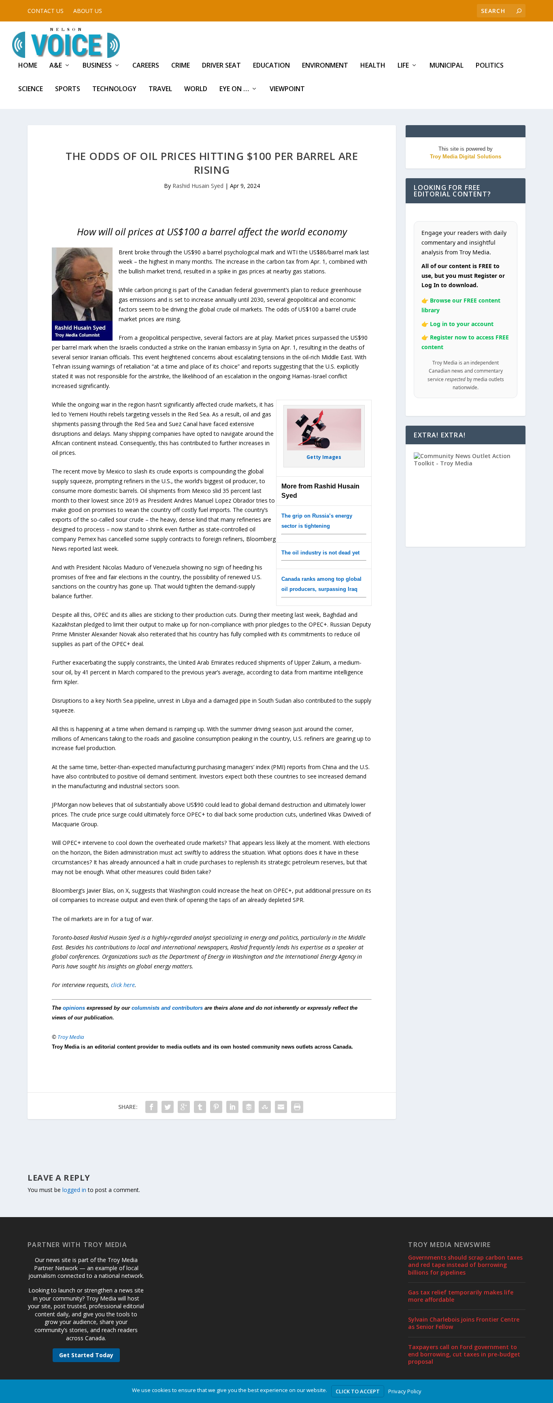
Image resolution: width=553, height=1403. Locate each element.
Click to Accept (358, 1391)
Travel (160, 89)
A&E (55, 66)
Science (30, 89)
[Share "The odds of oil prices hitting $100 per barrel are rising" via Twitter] (168, 1107)
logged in (74, 1190)
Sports (67, 89)
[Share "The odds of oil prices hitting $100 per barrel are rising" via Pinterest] (216, 1107)
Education (271, 66)
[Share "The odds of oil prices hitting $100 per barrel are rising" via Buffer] (248, 1107)
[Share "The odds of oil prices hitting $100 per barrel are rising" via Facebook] (151, 1107)
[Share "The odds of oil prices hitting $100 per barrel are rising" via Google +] (184, 1107)
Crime (180, 66)
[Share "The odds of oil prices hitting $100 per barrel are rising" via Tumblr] (200, 1107)
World (195, 89)
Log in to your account (461, 324)
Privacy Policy (404, 1391)
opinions (74, 1008)
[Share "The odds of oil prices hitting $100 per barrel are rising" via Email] (281, 1107)
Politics (490, 66)
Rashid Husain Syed (197, 186)
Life (403, 66)
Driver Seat (221, 66)
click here (123, 985)
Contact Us (46, 11)
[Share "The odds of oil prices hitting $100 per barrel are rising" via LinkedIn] (232, 1107)
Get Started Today (86, 1355)
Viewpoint (287, 89)
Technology (114, 89)
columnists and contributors (167, 1008)
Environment (325, 66)
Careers (145, 66)
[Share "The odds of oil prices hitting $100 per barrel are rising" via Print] (297, 1107)
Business (97, 66)
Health (372, 66)
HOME (27, 66)
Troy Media (70, 1037)
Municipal (447, 66)
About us (87, 11)
